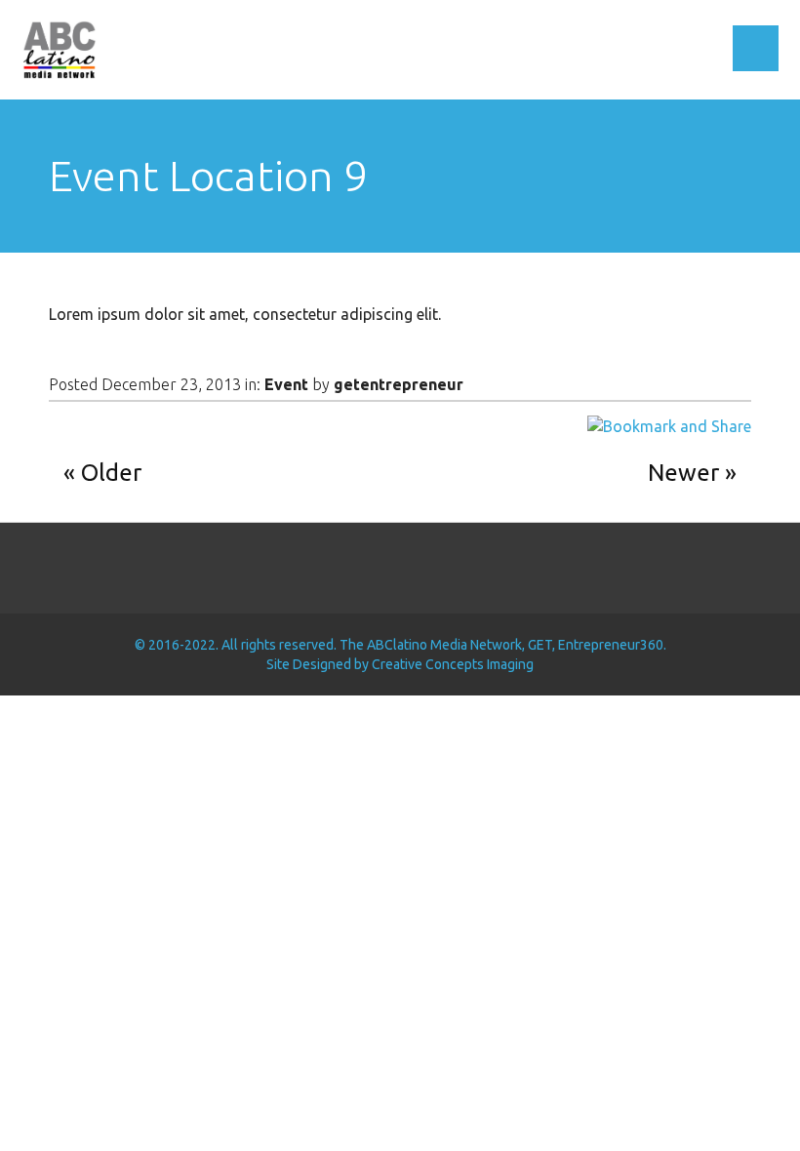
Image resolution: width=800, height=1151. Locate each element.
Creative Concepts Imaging (453, 664)
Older (111, 472)
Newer (683, 472)
